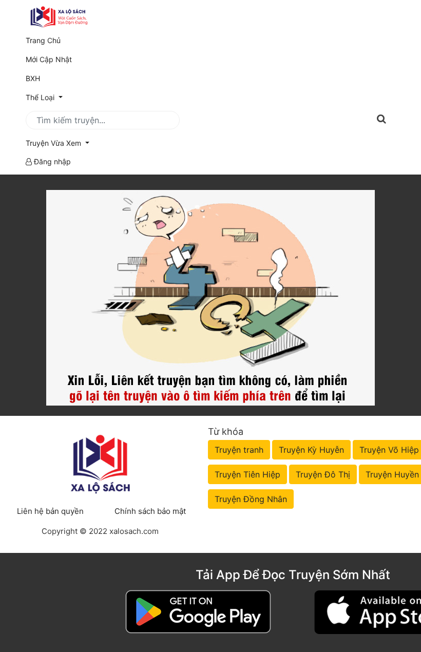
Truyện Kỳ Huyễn (311, 450)
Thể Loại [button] (41, 97)
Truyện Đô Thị (323, 474)
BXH (33, 78)
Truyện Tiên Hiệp (247, 474)
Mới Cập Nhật (63, 59)
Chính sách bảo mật (150, 511)
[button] (210, 142)
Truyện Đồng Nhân (251, 499)
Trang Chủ (43, 40)
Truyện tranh (239, 450)
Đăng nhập (51, 161)
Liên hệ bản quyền (50, 511)
